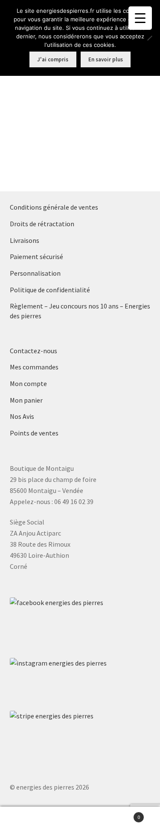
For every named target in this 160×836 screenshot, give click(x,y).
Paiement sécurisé (36, 256)
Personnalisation (35, 273)
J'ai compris (52, 59)
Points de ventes (34, 433)
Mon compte (28, 383)
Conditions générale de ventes (54, 207)
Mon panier (26, 400)
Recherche (80, 821)
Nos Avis (22, 416)
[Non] (149, 38)
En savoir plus (105, 59)
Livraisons (24, 240)
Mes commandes (34, 367)
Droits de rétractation (42, 223)
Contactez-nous (33, 350)
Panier (123, 814)
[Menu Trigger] (140, 18)
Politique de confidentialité (50, 289)
